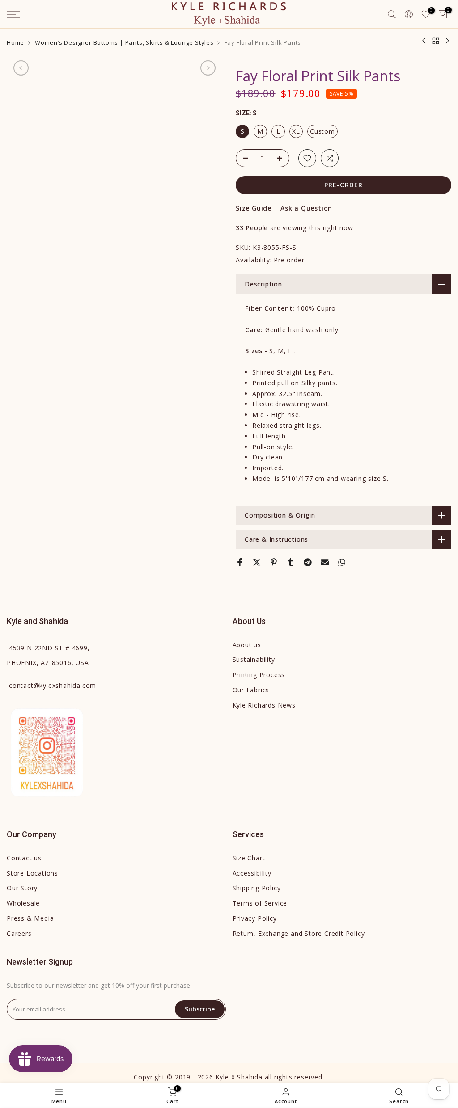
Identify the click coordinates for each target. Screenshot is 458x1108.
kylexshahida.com (52, 685)
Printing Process (259, 674)
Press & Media (30, 918)
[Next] (208, 68)
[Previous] (21, 68)
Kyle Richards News (264, 705)
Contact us (24, 858)
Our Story (22, 888)
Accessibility (252, 873)
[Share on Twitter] (257, 562)
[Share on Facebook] (240, 562)
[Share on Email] (325, 562)
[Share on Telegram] (308, 562)
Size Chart (249, 858)
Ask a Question (306, 208)
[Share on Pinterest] (274, 562)
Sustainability (254, 659)
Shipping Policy (257, 888)
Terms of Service (260, 903)
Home (15, 43)
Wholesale (23, 903)
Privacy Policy (255, 918)
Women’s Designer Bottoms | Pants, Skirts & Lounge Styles (124, 43)
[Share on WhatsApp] (342, 562)
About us (247, 644)
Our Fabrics (251, 690)
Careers (19, 933)
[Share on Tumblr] (291, 562)
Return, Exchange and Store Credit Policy (299, 933)
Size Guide (253, 208)
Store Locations (32, 873)
